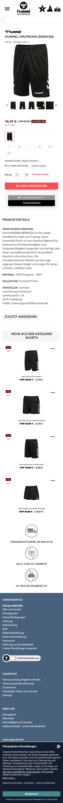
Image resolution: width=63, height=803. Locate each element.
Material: (8, 274)
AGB (4, 628)
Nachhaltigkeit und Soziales (17, 722)
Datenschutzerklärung (14, 636)
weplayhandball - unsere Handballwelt (23, 726)
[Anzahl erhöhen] (26, 174)
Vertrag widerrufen (12, 605)
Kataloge (7, 695)
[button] (7, 9)
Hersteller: (10, 287)
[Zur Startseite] (23, 8)
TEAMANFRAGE (31, 202)
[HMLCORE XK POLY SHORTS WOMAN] (31, 408)
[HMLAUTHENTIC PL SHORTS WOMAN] (31, 496)
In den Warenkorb (31, 186)
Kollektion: (10, 281)
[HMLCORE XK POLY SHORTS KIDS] (31, 452)
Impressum (8, 640)
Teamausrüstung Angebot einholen (21, 679)
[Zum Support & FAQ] (42, 8)
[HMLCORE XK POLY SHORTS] (31, 364)
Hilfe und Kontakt (11, 609)
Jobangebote (9, 714)
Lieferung (7, 621)
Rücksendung (9, 625)
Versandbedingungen (14, 617)
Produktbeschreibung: (18, 229)
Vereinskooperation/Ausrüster (18, 683)
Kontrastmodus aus (28, 658)
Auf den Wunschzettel (33, 197)
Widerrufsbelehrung (13, 632)
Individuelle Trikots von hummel (19, 691)
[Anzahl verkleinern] (17, 174)
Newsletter (8, 718)
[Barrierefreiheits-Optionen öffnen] (6, 658)
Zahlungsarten (10, 613)
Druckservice (9, 687)
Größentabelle (38, 165)
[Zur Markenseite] (13, 32)
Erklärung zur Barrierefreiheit (17, 644)
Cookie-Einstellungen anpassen (19, 648)
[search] (31, 20)
